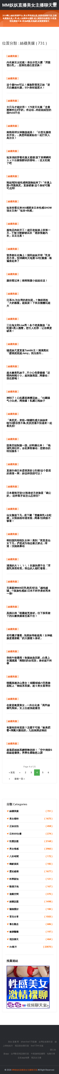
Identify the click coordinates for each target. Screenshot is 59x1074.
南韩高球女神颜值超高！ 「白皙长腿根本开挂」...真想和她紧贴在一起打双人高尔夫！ (29, 135)
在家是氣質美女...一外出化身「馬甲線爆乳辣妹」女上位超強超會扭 (28, 707)
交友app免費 (23, 1058)
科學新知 (30, 879)
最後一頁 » (19, 778)
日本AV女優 (30, 833)
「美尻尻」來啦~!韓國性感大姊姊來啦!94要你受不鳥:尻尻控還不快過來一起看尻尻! (29, 423)
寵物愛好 (30, 909)
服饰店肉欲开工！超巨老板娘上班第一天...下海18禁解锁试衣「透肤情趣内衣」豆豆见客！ (28, 233)
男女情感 (30, 848)
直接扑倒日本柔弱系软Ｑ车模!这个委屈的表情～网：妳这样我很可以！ (29, 472)
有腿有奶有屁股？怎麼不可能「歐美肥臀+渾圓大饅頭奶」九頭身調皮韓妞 (28, 729)
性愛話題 (30, 841)
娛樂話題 (30, 901)
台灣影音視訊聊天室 (20, 1054)
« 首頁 (12, 772)
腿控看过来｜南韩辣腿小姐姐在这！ (27, 280)
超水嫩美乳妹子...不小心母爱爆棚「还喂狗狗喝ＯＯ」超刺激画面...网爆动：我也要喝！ (28, 375)
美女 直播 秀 (13, 1042)
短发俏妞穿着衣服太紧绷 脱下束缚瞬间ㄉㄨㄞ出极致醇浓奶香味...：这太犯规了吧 (29, 160)
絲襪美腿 (12, 56)
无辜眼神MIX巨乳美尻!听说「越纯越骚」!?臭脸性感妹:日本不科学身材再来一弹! (29, 590)
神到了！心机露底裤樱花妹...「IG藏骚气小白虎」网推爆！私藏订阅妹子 (28, 399)
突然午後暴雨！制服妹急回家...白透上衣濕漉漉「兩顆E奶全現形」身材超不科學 (29, 660)
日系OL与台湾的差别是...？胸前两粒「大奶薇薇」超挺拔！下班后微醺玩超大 (28, 303)
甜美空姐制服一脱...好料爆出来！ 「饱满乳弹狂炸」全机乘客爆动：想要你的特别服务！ (29, 448)
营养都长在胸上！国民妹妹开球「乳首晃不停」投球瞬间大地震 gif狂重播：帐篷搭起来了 (29, 258)
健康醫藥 (30, 931)
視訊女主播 (36, 1058)
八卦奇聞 (30, 856)
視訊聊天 (30, 939)
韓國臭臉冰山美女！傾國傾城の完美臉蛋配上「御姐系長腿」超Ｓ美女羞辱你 (28, 684)
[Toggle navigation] (55, 4)
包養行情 (51, 1054)
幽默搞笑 (30, 864)
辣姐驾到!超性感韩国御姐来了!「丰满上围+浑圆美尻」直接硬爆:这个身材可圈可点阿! (29, 185)
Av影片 (30, 946)
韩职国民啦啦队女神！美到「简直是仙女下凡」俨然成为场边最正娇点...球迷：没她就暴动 (28, 543)
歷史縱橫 (30, 871)
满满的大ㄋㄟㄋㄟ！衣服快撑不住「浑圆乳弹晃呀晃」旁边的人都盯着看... (28, 567)
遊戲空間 (30, 894)
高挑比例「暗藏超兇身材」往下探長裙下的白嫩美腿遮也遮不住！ (28, 614)
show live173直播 (29, 1042)
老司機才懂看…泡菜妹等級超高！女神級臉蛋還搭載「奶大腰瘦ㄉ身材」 (29, 637)
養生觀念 (30, 924)
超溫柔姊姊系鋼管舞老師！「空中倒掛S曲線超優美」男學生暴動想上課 (29, 751)
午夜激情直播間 (38, 1054)
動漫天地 (30, 886)
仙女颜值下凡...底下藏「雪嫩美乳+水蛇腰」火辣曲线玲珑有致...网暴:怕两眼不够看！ (29, 518)
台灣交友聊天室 (46, 1042)
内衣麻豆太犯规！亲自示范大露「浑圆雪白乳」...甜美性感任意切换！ (28, 64)
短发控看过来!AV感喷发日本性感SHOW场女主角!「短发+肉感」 (29, 209)
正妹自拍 (30, 826)
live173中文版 (37, 1046)
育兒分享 (30, 916)
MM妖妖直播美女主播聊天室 (24, 1070)
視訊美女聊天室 (22, 1046)
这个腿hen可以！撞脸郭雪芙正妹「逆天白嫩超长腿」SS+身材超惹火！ (28, 86)
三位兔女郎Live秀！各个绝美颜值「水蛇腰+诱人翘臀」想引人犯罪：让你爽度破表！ (29, 328)
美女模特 (30, 818)
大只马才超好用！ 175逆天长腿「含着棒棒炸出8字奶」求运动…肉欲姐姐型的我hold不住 (29, 110)
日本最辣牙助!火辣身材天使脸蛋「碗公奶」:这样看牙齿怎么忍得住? (29, 494)
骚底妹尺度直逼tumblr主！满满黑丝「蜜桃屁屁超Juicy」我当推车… (28, 352)
